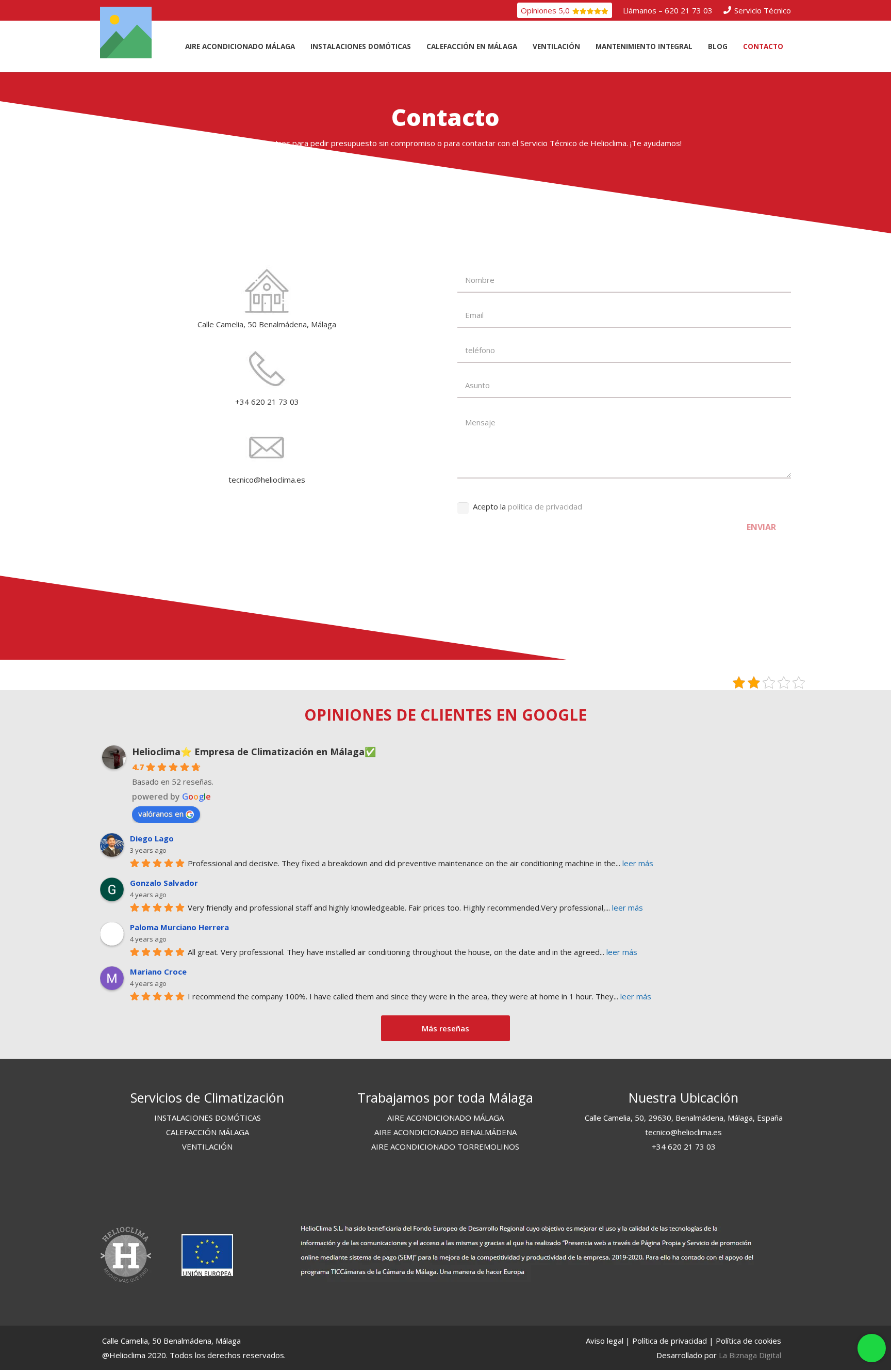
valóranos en (161, 813)
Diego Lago (152, 838)
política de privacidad (545, 506)
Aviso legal (604, 1340)
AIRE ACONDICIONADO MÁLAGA (445, 1117)
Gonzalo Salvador (164, 883)
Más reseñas (445, 1028)
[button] (301, 46)
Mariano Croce (158, 971)
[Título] (126, 32)
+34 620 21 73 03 (684, 1146)
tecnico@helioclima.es (683, 1132)
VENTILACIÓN (207, 1146)
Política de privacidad (669, 1340)
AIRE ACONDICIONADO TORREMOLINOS (445, 1146)
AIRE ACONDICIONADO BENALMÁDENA (445, 1132)
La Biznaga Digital (750, 1355)
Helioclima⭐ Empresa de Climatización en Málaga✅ (254, 751)
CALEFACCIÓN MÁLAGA (207, 1132)
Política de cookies (748, 1340)
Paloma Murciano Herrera (179, 927)
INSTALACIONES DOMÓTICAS (207, 1117)
